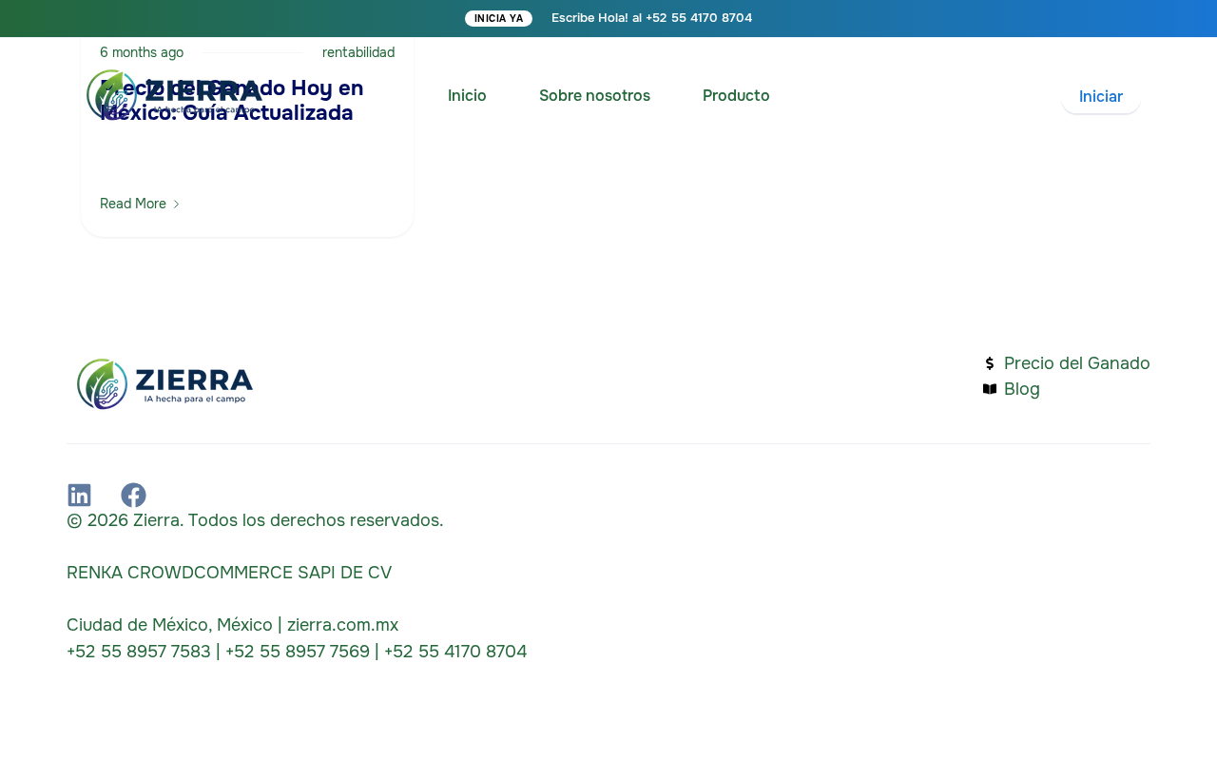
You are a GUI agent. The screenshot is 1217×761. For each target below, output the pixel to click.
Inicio (467, 96)
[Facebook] (133, 495)
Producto (736, 96)
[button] (1101, 97)
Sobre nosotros (594, 96)
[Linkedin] (79, 495)
